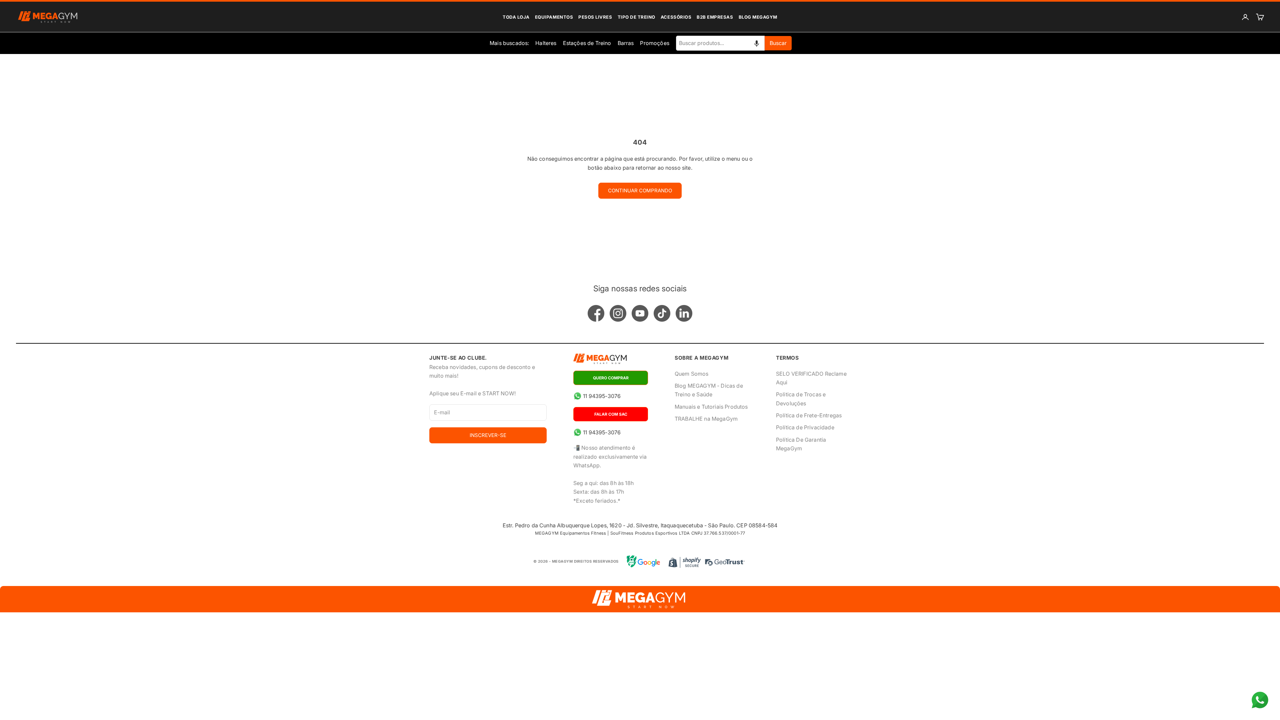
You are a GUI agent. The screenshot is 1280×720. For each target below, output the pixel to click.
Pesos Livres (595, 17)
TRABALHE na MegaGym (706, 418)
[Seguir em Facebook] (596, 313)
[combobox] (720, 43)
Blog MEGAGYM (758, 17)
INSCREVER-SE (488, 435)
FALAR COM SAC (610, 414)
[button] (756, 43)
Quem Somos (692, 373)
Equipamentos (554, 17)
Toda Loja (516, 17)
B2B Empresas (715, 17)
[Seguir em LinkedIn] (684, 313)
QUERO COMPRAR (611, 377)
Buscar (778, 43)
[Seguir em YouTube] (640, 313)
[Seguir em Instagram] (618, 313)
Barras (626, 43)
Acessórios (676, 17)
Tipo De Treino (636, 17)
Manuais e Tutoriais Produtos (711, 406)
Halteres (545, 43)
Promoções (654, 43)
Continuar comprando (640, 190)
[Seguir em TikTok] (662, 313)
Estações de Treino (587, 43)
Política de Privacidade (805, 427)
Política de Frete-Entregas (809, 415)
